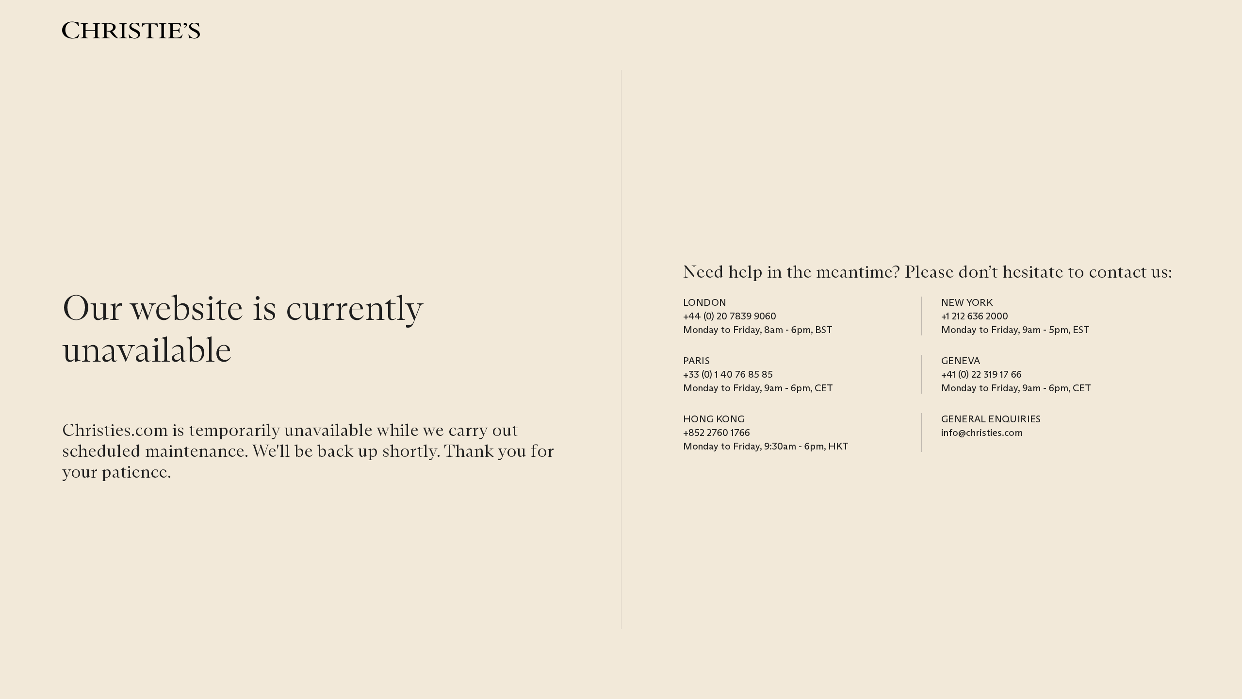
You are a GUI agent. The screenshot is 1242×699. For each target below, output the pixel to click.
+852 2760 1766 (716, 432)
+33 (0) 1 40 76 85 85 (728, 374)
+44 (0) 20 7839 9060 (729, 316)
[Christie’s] (131, 30)
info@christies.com (982, 432)
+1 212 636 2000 (974, 316)
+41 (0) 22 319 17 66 (981, 374)
